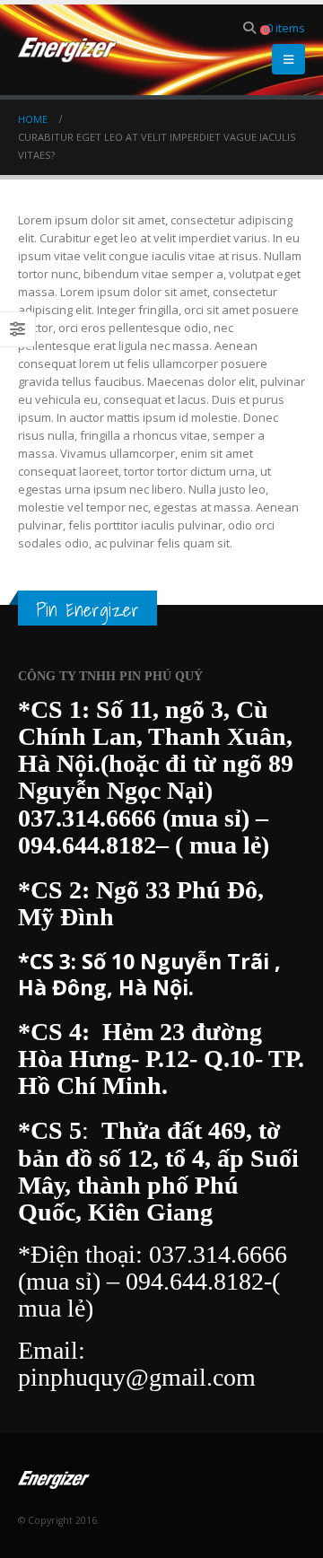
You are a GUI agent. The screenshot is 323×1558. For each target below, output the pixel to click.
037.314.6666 (87, 818)
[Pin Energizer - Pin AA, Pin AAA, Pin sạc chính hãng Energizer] (67, 49)
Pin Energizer (87, 610)
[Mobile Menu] (288, 59)
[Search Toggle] (250, 28)
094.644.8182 (87, 845)
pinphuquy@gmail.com (137, 1377)
